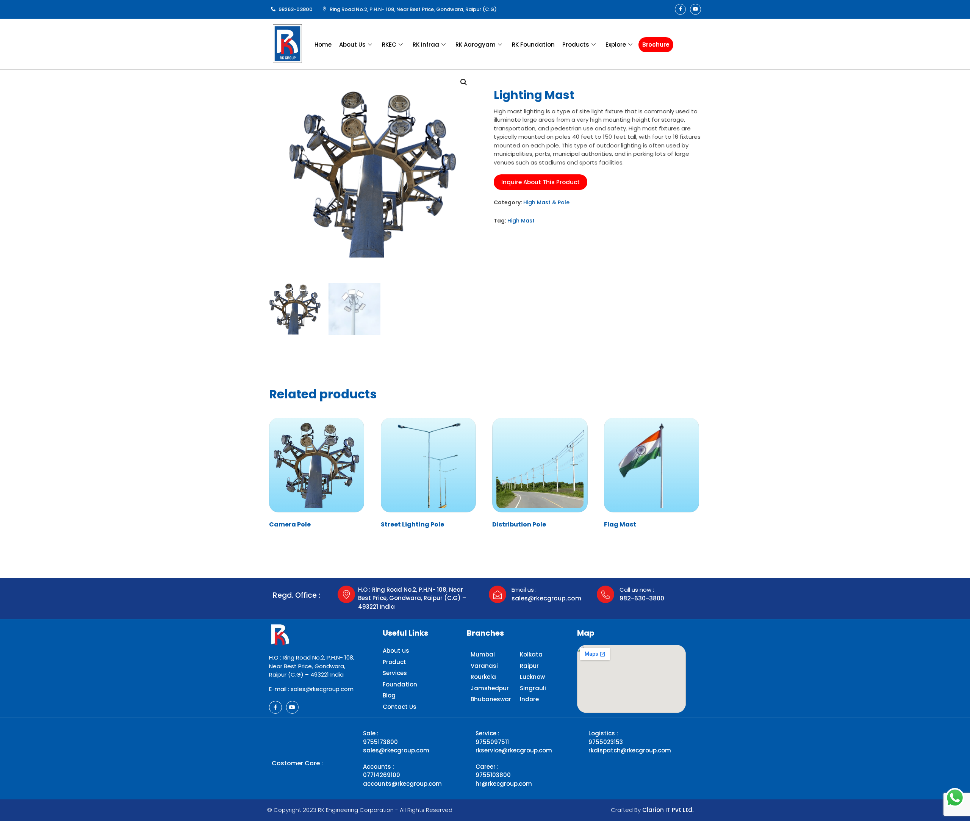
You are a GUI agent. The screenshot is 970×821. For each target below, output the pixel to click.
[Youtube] (695, 9)
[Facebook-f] (680, 9)
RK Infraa (426, 45)
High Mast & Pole (546, 202)
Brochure (656, 45)
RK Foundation (533, 45)
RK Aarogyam (475, 45)
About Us (352, 45)
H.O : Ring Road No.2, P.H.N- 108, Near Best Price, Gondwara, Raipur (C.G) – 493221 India (412, 598)
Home (323, 45)
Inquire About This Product (540, 182)
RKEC (389, 45)
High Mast (521, 220)
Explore (615, 45)
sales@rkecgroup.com (546, 598)
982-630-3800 (642, 598)
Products (575, 45)
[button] (464, 82)
